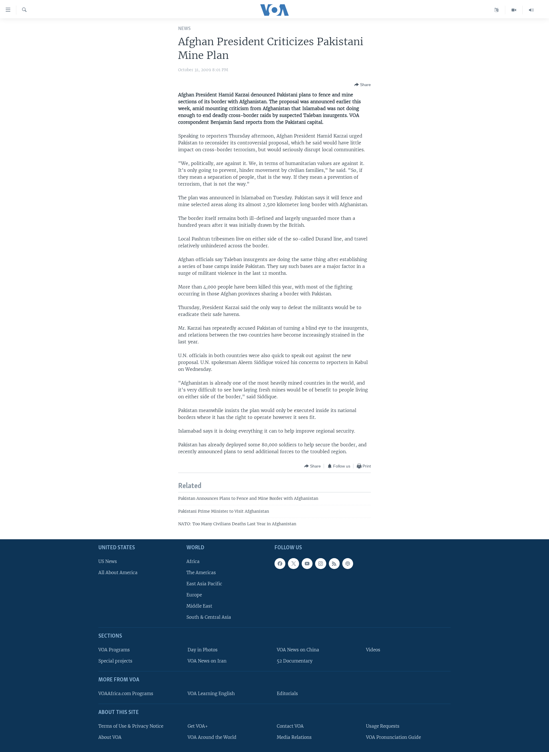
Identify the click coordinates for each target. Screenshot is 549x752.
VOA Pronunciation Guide (393, 737)
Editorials (287, 693)
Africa (193, 561)
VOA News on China (298, 649)
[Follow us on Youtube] (307, 563)
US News (107, 561)
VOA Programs (114, 649)
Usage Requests (382, 726)
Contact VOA (290, 726)
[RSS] (334, 563)
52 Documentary (295, 661)
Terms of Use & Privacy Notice (130, 726)
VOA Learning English (211, 693)
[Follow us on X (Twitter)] (293, 563)
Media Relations (294, 737)
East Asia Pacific (204, 583)
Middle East (199, 606)
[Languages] (496, 10)
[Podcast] (347, 563)
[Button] (362, 84)
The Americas (201, 572)
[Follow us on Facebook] (279, 563)
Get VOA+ (198, 726)
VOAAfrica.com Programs (125, 693)
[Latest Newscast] (531, 10)
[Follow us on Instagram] (320, 563)
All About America (118, 572)
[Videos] (514, 10)
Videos (373, 649)
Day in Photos (203, 649)
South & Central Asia (208, 617)
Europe (194, 595)
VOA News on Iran (207, 661)
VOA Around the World (212, 737)
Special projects (115, 661)
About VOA (110, 737)
